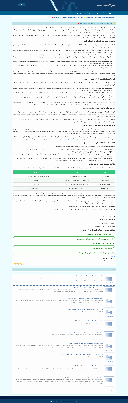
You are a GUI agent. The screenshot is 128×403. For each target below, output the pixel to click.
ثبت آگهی (22, 5)
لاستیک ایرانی (92, 13)
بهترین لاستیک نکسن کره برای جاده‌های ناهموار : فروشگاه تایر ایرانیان (87, 276)
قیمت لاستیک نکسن (68, 139)
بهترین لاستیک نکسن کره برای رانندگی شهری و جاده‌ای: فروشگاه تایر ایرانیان (86, 321)
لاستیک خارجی (100, 13)
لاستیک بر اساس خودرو (82, 13)
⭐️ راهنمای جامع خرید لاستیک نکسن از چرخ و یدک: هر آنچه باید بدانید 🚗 (68, 17)
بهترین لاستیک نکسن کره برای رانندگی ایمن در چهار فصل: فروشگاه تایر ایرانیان (85, 309)
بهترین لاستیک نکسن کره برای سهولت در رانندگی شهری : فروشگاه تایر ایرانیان (85, 298)
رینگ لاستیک (73, 13)
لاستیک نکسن (89, 17)
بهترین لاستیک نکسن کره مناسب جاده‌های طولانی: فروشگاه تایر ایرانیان (87, 366)
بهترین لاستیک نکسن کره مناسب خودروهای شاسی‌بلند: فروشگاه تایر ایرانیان (86, 343)
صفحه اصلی (105, 17)
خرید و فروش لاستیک (110, 13)
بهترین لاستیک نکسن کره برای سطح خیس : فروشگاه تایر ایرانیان (88, 287)
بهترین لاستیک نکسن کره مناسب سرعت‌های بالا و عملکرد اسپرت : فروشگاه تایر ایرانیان (84, 377)
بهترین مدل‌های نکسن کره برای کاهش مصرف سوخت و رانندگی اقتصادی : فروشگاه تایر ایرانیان (82, 354)
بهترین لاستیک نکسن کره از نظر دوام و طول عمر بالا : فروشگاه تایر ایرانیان (86, 332)
